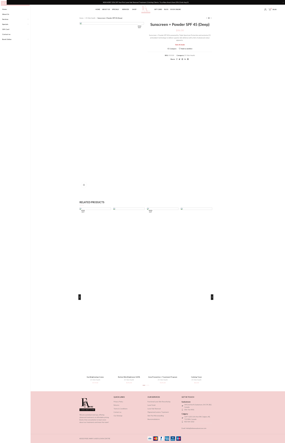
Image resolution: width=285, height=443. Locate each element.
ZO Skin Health (91, 18)
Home (81, 18)
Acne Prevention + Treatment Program (162, 377)
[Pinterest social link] (182, 59)
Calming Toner (196, 377)
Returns (116, 405)
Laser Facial (151, 405)
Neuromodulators (154, 419)
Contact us (117, 412)
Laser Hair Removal (154, 409)
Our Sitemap (118, 416)
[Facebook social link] (177, 59)
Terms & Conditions (120, 409)
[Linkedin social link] (185, 59)
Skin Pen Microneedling (156, 416)
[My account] (265, 9)
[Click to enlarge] (84, 185)
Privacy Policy (118, 402)
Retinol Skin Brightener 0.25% (129, 377)
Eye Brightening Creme (95, 377)
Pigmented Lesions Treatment (158, 412)
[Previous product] (207, 18)
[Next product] (211, 18)
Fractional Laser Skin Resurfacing (159, 402)
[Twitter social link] (179, 59)
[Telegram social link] (187, 59)
